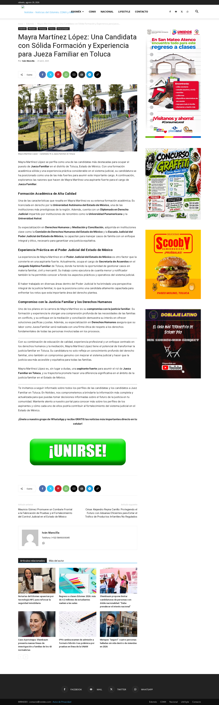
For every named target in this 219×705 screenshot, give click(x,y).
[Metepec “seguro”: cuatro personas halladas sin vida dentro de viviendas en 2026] (118, 624)
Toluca (52, 28)
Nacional (107, 11)
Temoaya (42, 28)
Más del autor (56, 560)
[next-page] (26, 657)
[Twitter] (181, 11)
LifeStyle (124, 11)
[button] (197, 12)
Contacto (141, 11)
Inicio (20, 23)
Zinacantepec (63, 28)
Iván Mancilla (28, 61)
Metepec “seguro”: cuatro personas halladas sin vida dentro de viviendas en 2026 (118, 643)
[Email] (73, 74)
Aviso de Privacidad (62, 701)
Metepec (32, 28)
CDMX (92, 11)
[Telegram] (89, 74)
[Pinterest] (58, 74)
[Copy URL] (97, 74)
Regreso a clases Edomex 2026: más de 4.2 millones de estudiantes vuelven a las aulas (77, 599)
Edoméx (76, 11)
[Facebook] (170, 11)
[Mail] (175, 11)
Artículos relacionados (32, 560)
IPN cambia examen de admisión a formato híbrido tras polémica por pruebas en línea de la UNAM (76, 643)
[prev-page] (20, 657)
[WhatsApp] (187, 11)
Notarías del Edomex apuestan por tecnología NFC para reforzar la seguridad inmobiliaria (36, 599)
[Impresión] (81, 74)
